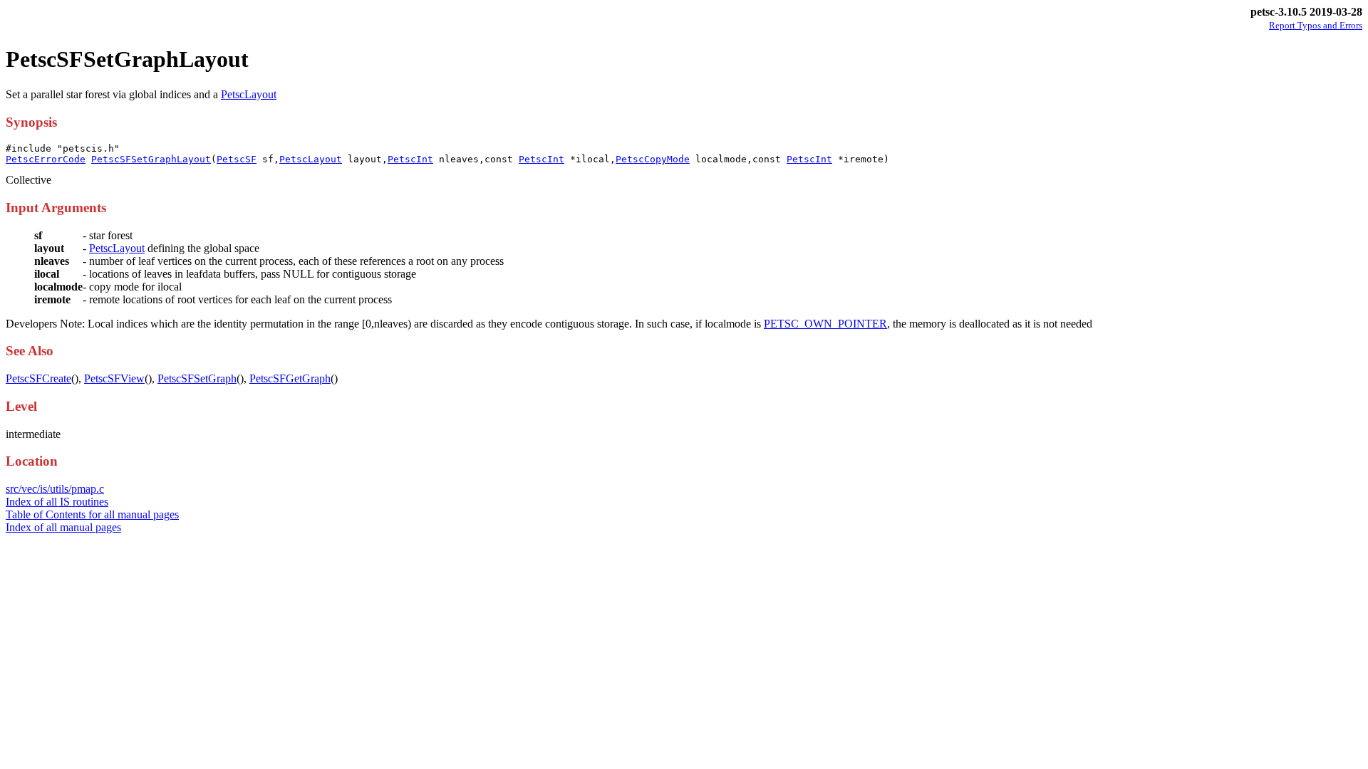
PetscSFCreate (38, 378)
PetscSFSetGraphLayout (151, 159)
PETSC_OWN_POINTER (825, 324)
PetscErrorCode (46, 159)
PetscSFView (114, 378)
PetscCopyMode (653, 159)
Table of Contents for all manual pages (92, 514)
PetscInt (410, 159)
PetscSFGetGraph (290, 378)
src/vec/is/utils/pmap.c (55, 489)
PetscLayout (248, 94)
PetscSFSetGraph (197, 378)
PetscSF (236, 159)
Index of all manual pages (63, 527)
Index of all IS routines (57, 502)
